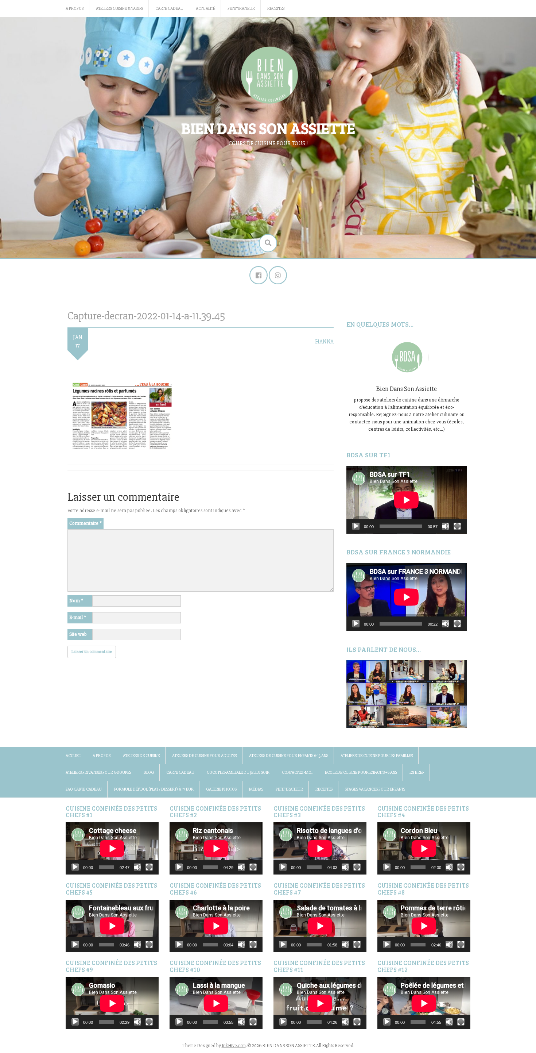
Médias (256, 789)
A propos (74, 8)
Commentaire (85, 523)
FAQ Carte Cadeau (84, 789)
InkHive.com (234, 1046)
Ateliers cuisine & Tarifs (119, 8)
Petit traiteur (241, 8)
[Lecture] (356, 526)
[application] (406, 500)
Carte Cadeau (169, 8)
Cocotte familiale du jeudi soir (238, 772)
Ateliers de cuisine (141, 755)
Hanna (324, 341)
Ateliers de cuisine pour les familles (377, 755)
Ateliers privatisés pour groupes (98, 772)
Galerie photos (221, 789)
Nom (76, 600)
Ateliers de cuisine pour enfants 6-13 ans (288, 755)
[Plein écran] (457, 526)
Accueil (73, 755)
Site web (78, 634)
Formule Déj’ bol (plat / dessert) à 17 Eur (154, 789)
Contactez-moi (297, 772)
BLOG (149, 772)
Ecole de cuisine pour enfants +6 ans (361, 772)
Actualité (205, 8)
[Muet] (445, 526)
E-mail (77, 617)
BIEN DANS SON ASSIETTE (268, 128)
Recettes (275, 8)
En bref (416, 772)
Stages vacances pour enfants (375, 789)
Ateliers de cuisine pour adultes (204, 755)
